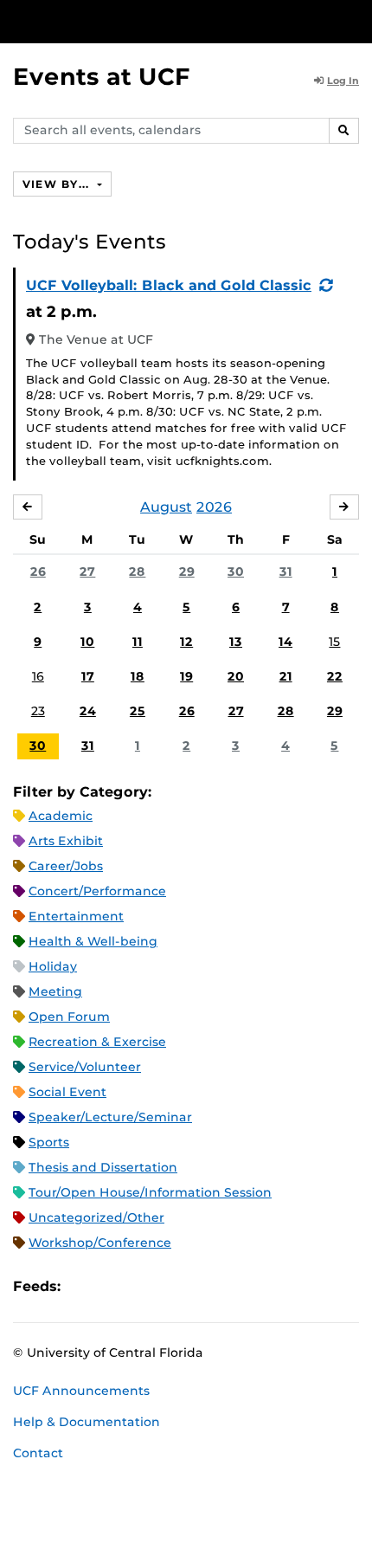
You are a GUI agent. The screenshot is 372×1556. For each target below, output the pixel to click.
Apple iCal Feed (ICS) (83, 1287)
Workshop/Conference (100, 1242)
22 (335, 676)
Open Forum (69, 1016)
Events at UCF (101, 76)
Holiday (53, 966)
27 (87, 571)
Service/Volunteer (85, 1067)
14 (285, 641)
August (166, 507)
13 (235, 641)
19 (186, 676)
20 (236, 676)
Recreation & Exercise (97, 1041)
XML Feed (171, 1287)
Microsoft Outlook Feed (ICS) (112, 1287)
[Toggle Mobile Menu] (355, 20)
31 (285, 571)
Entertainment (76, 916)
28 (137, 571)
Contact (38, 1453)
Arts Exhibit (66, 841)
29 (187, 571)
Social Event (67, 1092)
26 (38, 571)
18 (137, 676)
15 (334, 641)
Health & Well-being (93, 941)
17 (87, 676)
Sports (49, 1142)
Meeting (55, 991)
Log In (343, 80)
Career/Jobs (66, 866)
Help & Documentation (86, 1422)
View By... (57, 184)
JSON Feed (200, 1287)
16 (38, 676)
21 (285, 676)
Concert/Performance (97, 891)
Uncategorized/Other (96, 1217)
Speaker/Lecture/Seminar (110, 1117)
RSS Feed (142, 1287)
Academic (61, 815)
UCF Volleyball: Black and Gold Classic (168, 285)
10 (87, 641)
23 (38, 711)
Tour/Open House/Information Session (150, 1192)
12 (186, 641)
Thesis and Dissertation (103, 1167)
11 (137, 641)
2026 (214, 507)
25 (137, 711)
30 (236, 571)
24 (88, 711)
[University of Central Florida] (131, 21)
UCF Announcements (81, 1390)
